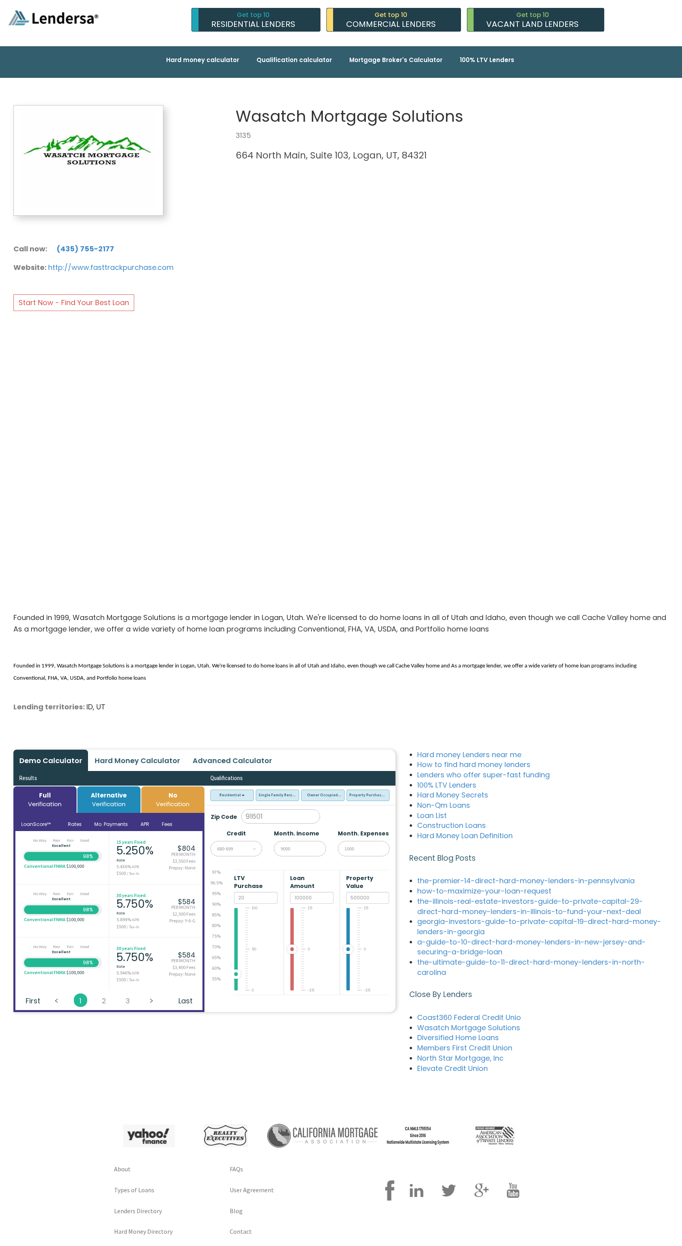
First (33, 1001)
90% (216, 904)
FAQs (236, 1169)
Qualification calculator (294, 60)
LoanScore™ (36, 824)
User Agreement (252, 1190)
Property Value (359, 882)
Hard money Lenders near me (469, 755)
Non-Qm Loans (443, 805)
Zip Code (224, 817)
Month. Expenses (363, 833)
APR (145, 824)
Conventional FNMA (45, 866)
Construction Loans (451, 825)
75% (216, 936)
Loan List (432, 815)
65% (216, 957)
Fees (167, 824)
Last (185, 1001)
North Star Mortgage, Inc (460, 1058)
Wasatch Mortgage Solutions (468, 1028)
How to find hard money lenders (473, 764)
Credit (236, 833)
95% (216, 893)
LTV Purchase (249, 882)
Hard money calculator (202, 60)
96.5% (216, 883)
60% (216, 968)
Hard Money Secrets (452, 795)
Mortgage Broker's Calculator (395, 60)
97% (216, 872)
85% (216, 915)
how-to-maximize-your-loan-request (484, 891)
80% (216, 925)
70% (216, 947)
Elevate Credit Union (452, 1068)
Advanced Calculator (232, 760)
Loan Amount (303, 882)
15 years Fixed (131, 842)
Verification (45, 799)
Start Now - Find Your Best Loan (74, 302)
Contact (241, 1231)
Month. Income (296, 833)
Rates (75, 824)
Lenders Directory (138, 1211)
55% (216, 979)
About (122, 1169)
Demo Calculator (50, 760)
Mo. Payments (111, 824)
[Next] (151, 1000)
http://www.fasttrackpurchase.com (111, 267)
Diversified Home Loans (458, 1037)
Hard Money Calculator (137, 760)
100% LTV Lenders (487, 60)
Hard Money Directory (143, 1231)
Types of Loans (134, 1190)
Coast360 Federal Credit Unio (469, 1017)
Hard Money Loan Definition (465, 836)
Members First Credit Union (464, 1048)
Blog (236, 1211)
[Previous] (57, 1000)
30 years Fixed (131, 895)
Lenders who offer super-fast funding (483, 775)
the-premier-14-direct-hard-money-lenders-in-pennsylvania (526, 881)
